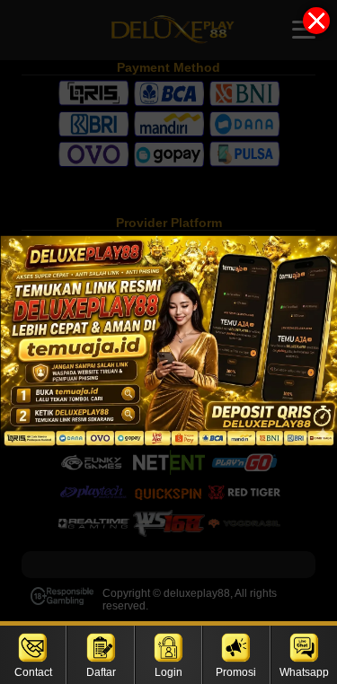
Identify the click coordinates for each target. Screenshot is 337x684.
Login (168, 672)
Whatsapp (304, 672)
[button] (168, 342)
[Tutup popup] (316, 20)
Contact (33, 672)
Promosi (236, 672)
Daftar (101, 672)
